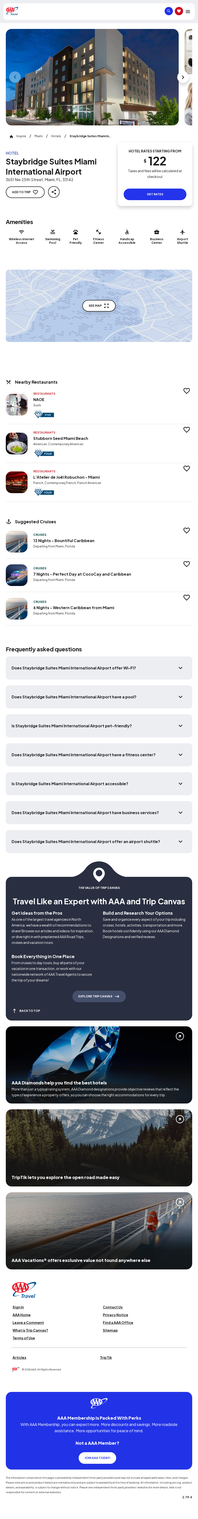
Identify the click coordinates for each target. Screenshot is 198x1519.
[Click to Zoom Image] (92, 77)
